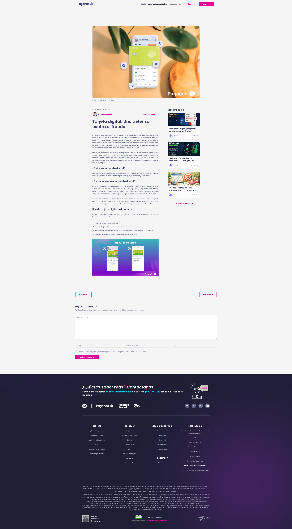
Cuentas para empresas (129, 454)
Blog (96, 445)
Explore (129, 440)
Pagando (177, 136)
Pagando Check (162, 431)
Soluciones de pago (162, 426)
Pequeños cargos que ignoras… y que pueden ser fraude (183, 130)
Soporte (195, 451)
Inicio (143, 4)
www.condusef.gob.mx (157, 520)
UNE (195, 438)
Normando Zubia (105, 114)
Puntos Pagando (97, 435)
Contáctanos (195, 456)
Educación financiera (195, 442)
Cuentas (130, 426)
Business (129, 458)
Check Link (162, 440)
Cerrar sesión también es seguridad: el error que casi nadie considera (181, 160)
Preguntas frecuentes (195, 461)
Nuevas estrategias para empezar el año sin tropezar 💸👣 (183, 190)
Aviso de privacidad (97, 454)
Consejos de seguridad (97, 449)
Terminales (162, 435)
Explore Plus (130, 445)
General (97, 426)
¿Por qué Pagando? (97, 431)
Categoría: (151, 114)
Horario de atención (195, 466)
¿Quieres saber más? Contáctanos (117, 387)
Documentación (162, 449)
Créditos (162, 458)
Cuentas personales (129, 435)
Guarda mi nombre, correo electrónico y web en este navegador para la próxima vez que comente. (114, 352)
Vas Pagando (162, 463)
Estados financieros (195, 447)
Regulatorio (195, 426)
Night (130, 449)
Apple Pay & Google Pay (97, 440)
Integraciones (176, 4)
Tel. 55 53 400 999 (157, 518)
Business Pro (129, 463)
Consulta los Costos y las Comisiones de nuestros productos (195, 432)
